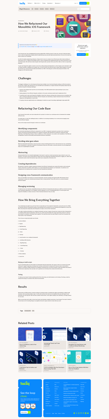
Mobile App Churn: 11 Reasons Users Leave (71, 395)
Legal (53, 413)
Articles (36, 8)
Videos (46, 8)
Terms (56, 413)
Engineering (21, 20)
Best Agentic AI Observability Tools (69, 399)
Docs (56, 393)
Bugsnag (82, 401)
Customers (57, 397)
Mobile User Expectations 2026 (69, 393)
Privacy (59, 413)
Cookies (63, 413)
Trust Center (57, 399)
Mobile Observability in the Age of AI (70, 397)
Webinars (52, 8)
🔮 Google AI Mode (42, 46)
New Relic (82, 384)
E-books (41, 8)
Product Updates (49, 405)
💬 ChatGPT (22, 46)
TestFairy (82, 399)
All (32, 8)
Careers (56, 403)
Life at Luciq (57, 405)
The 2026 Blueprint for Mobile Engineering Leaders (71, 385)
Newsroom (57, 386)
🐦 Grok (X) (49, 46)
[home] (22, 3)
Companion (48, 395)
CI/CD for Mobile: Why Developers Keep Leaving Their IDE (70, 406)
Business (48, 388)
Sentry (82, 393)
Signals (47, 384)
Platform (47, 393)
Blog (55, 384)
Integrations (48, 401)
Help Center (57, 395)
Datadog (82, 390)
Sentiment (48, 390)
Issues (47, 386)
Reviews (56, 388)
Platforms (47, 403)
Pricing (43, 3)
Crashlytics (83, 395)
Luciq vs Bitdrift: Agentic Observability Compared (70, 402)
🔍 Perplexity (28, 46)
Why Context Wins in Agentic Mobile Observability (70, 388)
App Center (83, 386)
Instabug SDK (28, 310)
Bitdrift (82, 397)
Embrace (82, 388)
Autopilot (48, 397)
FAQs (56, 390)
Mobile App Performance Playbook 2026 (70, 391)
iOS (33, 310)
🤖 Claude (35, 46)
